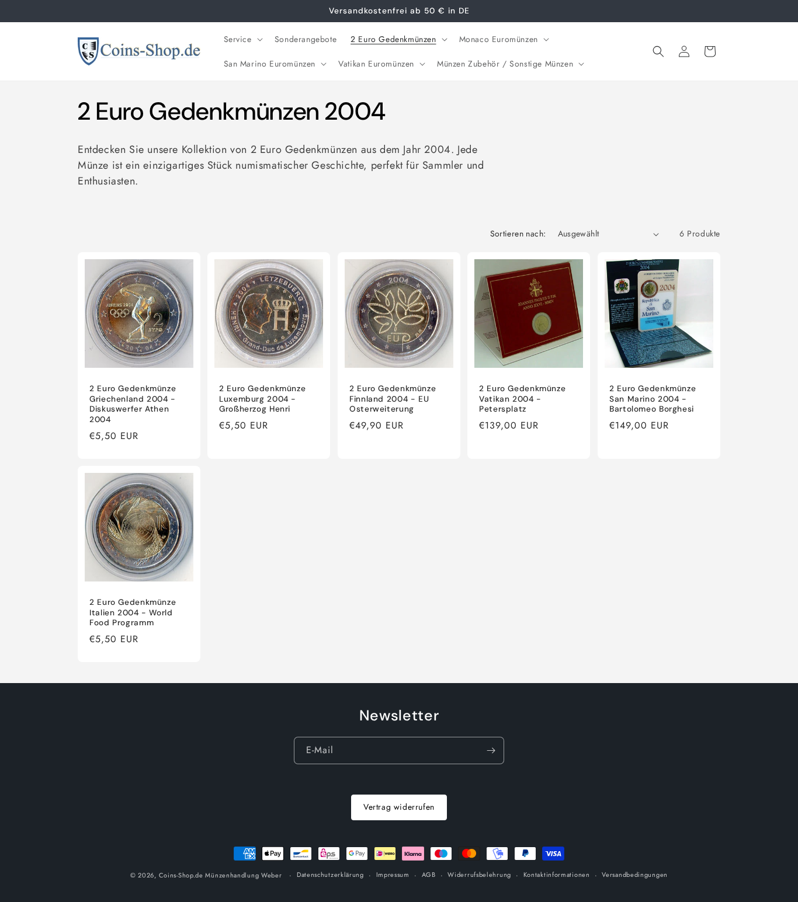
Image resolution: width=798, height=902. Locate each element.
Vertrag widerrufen (399, 807)
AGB (429, 874)
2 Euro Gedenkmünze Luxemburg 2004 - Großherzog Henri (262, 399)
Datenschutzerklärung (330, 874)
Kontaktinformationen (556, 874)
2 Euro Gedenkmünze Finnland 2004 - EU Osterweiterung (392, 399)
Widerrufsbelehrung (479, 874)
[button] (242, 39)
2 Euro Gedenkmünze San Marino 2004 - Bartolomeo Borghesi (652, 399)
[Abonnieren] (491, 750)
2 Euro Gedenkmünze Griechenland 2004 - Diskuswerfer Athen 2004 (132, 404)
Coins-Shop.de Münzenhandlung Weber (220, 875)
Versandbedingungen (635, 874)
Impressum (393, 874)
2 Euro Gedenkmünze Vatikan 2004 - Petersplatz (522, 399)
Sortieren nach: (518, 233)
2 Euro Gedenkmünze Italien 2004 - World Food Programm (132, 612)
